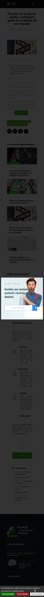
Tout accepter (8, 594)
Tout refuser (22, 594)
